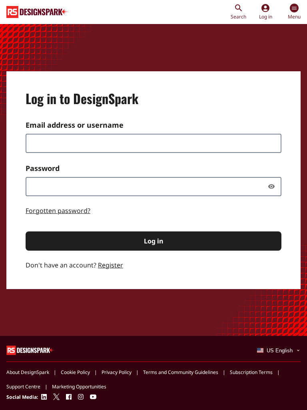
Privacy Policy (117, 372)
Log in (153, 241)
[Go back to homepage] (37, 12)
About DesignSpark (27, 372)
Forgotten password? (58, 210)
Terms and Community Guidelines (180, 372)
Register (110, 265)
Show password (273, 187)
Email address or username (75, 125)
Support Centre (23, 386)
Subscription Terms (251, 372)
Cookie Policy (75, 372)
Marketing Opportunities (79, 386)
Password (43, 168)
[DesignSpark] (30, 349)
